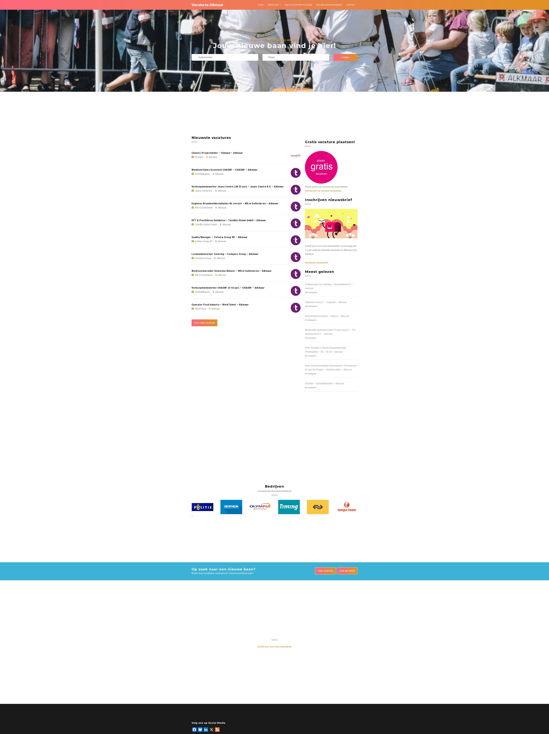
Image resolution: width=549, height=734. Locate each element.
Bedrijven (273, 5)
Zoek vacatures (325, 570)
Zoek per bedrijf (347, 570)
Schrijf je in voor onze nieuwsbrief (274, 646)
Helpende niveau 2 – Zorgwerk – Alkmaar (326, 302)
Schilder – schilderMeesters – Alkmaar (324, 383)
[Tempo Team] (318, 507)
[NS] (289, 507)
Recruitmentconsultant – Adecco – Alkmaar (327, 316)
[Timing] (260, 507)
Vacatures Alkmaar (207, 5)
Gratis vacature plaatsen (298, 5)
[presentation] (192, 516)
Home (261, 5)
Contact (350, 5)
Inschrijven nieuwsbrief (329, 5)
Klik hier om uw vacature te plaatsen (323, 190)
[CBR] (347, 507)
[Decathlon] (202, 507)
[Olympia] (231, 507)
